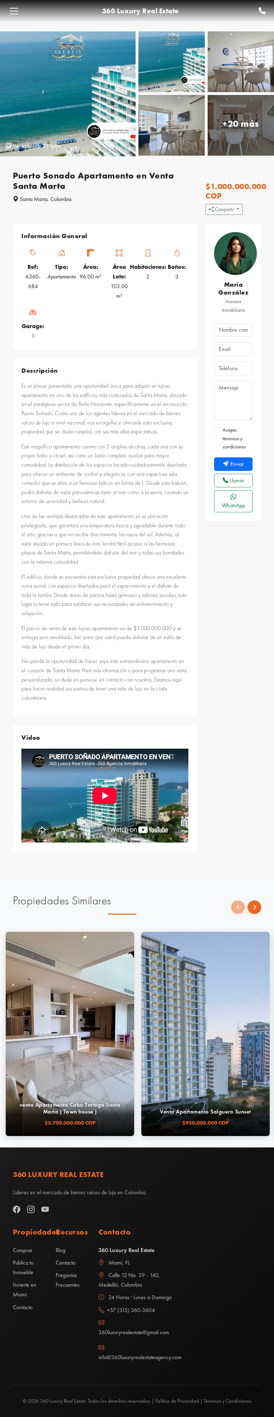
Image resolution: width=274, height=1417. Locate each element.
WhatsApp (233, 505)
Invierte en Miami (24, 1289)
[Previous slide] (238, 907)
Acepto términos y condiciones (234, 438)
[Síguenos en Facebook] (16, 1210)
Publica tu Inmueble (23, 1267)
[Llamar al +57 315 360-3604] (262, 11)
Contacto (22, 1307)
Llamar (236, 480)
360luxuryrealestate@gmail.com (133, 1332)
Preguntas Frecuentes (68, 1279)
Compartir (224, 209)
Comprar (22, 1250)
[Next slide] (254, 907)
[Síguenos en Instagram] (31, 1210)
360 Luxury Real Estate (140, 10)
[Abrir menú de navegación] (14, 11)
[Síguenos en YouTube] (45, 1210)
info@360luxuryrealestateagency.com (137, 1357)
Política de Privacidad (177, 1401)
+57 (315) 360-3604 (131, 1310)
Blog (60, 1250)
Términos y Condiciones (227, 1401)
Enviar (236, 464)
